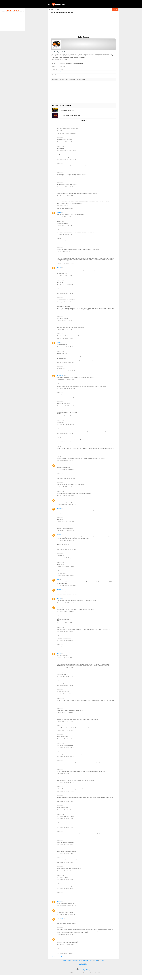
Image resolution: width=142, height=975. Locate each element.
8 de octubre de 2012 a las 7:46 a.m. (65, 275)
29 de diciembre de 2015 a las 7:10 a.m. (66, 549)
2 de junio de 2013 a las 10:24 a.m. (65, 312)
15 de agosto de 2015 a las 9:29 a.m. (65, 495)
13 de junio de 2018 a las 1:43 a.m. (65, 871)
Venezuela (101, 960)
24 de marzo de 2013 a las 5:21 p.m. (65, 284)
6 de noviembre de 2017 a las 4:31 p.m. (66, 667)
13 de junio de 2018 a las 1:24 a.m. (65, 836)
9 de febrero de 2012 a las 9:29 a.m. (65, 178)
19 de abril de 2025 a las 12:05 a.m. (65, 953)
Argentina (65, 960)
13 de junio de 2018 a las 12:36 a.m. (65, 765)
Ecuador (96, 960)
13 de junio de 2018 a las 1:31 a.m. (65, 844)
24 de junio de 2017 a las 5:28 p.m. (65, 640)
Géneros (16, 10)
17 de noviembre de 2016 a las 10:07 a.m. (67, 594)
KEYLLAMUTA (60, 375)
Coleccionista (60, 918)
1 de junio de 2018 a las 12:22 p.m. (65, 721)
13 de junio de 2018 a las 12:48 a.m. (65, 791)
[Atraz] (49, 4)
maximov (59, 212)
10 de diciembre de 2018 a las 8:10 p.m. (66, 914)
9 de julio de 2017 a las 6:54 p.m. (64, 649)
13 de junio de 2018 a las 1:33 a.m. (65, 853)
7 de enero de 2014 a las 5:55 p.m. (65, 415)
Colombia (74, 960)
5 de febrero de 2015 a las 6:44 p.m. (65, 487)
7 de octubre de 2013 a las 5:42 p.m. (65, 379)
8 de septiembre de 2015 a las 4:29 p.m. (66, 521)
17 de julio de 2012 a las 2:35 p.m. (65, 251)
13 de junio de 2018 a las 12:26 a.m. (65, 756)
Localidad (9, 10)
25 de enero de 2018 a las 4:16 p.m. (65, 676)
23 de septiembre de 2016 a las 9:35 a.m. (66, 585)
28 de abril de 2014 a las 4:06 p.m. (65, 452)
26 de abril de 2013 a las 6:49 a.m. (65, 293)
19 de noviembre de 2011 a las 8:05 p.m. (66, 150)
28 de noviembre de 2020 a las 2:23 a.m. (66, 923)
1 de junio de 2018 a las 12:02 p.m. (65, 694)
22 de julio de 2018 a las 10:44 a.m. (65, 897)
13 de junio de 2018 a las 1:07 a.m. (65, 810)
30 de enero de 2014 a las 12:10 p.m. (65, 424)
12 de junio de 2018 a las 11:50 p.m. (65, 747)
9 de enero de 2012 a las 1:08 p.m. (65, 168)
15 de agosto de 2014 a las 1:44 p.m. (65, 469)
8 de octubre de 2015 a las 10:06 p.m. (66, 530)
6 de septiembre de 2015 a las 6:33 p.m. (66, 513)
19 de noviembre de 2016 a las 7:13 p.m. (66, 602)
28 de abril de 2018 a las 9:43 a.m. (65, 685)
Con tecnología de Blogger (84, 970)
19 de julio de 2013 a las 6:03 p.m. (65, 338)
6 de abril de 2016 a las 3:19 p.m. (64, 558)
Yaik (58, 579)
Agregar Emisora (83, 964)
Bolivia (69, 960)
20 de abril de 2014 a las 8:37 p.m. (65, 433)
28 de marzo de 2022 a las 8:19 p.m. (65, 944)
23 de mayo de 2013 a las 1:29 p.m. (65, 302)
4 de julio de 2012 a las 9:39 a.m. (64, 234)
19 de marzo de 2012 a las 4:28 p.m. (65, 195)
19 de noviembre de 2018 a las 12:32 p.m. (67, 905)
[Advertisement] (83, 25)
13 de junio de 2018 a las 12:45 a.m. (65, 773)
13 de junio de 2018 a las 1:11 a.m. (65, 818)
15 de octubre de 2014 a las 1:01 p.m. (66, 478)
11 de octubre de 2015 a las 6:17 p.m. (66, 540)
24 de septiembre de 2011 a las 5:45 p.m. (66, 133)
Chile (79, 960)
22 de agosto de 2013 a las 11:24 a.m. (66, 347)
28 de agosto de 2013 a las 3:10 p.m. (65, 362)
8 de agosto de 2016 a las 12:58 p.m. (65, 575)
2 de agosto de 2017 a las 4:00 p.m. (65, 657)
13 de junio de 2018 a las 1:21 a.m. (65, 827)
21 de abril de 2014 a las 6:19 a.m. (65, 442)
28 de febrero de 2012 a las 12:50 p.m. (66, 186)
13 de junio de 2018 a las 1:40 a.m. (65, 862)
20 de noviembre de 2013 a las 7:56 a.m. (66, 405)
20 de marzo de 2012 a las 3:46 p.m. (65, 208)
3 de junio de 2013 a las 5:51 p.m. (65, 320)
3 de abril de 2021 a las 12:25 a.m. (65, 934)
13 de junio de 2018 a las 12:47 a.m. (65, 782)
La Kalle (96, 56)
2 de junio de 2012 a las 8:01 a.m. (65, 225)
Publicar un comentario (58, 956)
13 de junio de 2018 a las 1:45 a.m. (65, 879)
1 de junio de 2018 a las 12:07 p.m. (65, 704)
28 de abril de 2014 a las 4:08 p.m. (65, 460)
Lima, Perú (62, 72)
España (83, 960)
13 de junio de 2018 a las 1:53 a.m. (65, 888)
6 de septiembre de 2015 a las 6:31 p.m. (66, 504)
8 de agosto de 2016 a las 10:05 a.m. (65, 566)
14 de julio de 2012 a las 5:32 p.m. (65, 243)
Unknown (59, 267)
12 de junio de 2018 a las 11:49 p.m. (65, 739)
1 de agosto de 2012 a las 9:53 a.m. (65, 263)
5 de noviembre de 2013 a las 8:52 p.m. (66, 397)
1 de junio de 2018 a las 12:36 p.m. (65, 730)
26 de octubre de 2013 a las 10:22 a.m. (66, 388)
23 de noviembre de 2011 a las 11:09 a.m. (67, 159)
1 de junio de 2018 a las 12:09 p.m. (65, 712)
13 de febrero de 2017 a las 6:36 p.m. (65, 611)
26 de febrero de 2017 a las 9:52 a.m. (65, 623)
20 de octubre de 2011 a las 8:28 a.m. (66, 142)
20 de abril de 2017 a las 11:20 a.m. (65, 631)
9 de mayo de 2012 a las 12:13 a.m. (65, 217)
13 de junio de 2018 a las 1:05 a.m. (65, 801)
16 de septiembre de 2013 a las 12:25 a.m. (67, 371)
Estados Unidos (89, 960)
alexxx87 (59, 342)
